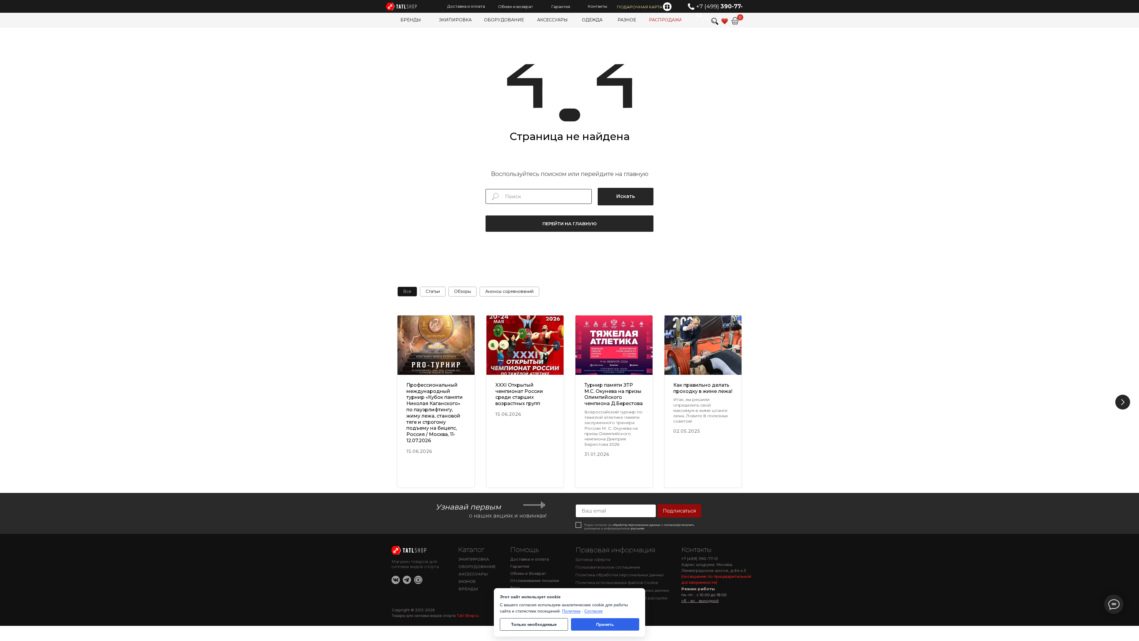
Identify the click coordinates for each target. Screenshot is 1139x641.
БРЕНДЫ (468, 588)
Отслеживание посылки (534, 580)
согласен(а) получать (679, 524)
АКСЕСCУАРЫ (473, 574)
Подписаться (679, 511)
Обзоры (462, 291)
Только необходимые (534, 624)
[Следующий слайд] (1122, 402)
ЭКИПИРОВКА (474, 559)
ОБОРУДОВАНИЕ (477, 566)
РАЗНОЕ (467, 581)
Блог (515, 587)
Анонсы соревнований (509, 291)
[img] (409, 550)
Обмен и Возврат (528, 573)
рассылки (637, 528)
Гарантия (519, 566)
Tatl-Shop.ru (467, 615)
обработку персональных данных (636, 524)
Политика (571, 611)
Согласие (593, 611)
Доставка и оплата (529, 559)
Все (407, 291)
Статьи (433, 291)
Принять (605, 624)
